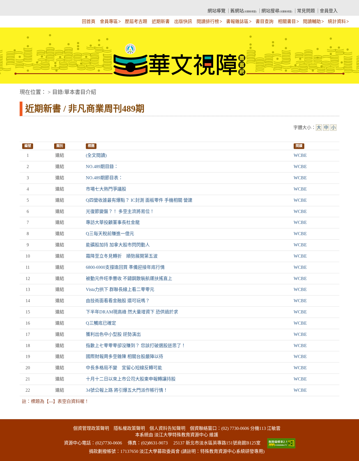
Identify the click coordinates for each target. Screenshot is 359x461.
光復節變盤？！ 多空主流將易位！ (120, 211)
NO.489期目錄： (102, 166)
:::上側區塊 (30, 4)
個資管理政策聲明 (91, 428)
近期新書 (161, 21)
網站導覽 (216, 10)
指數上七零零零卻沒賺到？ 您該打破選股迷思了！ (136, 345)
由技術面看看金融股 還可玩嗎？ (118, 300)
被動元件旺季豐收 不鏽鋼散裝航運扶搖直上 (129, 278)
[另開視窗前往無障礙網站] (280, 443)
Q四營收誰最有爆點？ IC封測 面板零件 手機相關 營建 (139, 200)
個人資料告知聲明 (167, 428)
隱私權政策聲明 (129, 428)
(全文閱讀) (96, 155)
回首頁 (88, 21)
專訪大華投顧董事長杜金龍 (113, 222)
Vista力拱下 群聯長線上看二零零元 (120, 289)
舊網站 (243, 10)
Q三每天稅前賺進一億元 (110, 233)
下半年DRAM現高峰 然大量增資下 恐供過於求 (132, 311)
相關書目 (287, 21)
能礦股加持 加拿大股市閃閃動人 (118, 244)
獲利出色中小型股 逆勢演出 (113, 334)
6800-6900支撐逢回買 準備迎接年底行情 (125, 267)
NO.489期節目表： (104, 177)
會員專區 (109, 21)
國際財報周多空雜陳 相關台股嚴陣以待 (124, 356)
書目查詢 (264, 21)
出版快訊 (183, 21)
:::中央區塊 (10, 89)
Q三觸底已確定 (101, 323)
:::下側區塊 (10, 415)
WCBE (300, 155)
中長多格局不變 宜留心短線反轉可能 (124, 367)
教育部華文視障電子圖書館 (69, 4)
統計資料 (337, 21)
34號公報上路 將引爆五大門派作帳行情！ (127, 390)
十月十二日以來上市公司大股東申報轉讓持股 (131, 379)
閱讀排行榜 (208, 21)
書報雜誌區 (237, 21)
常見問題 (306, 10)
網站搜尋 (276, 10)
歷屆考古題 (136, 21)
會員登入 (329, 10)
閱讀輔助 (312, 21)
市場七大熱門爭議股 (106, 189)
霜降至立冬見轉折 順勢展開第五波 (122, 256)
